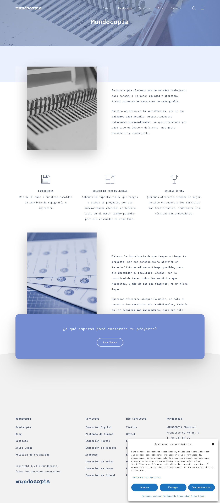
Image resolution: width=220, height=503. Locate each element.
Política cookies (151, 496)
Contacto (21, 440)
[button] (213, 444)
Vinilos (131, 427)
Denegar (173, 487)
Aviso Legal (197, 496)
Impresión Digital (98, 427)
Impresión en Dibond (100, 475)
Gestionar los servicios (147, 477)
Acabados (91, 454)
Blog (18, 433)
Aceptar (144, 487)
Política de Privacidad (176, 496)
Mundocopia (23, 427)
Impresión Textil (97, 440)
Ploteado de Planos (99, 433)
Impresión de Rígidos (100, 447)
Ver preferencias (201, 487)
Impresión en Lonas (99, 468)
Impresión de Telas (99, 461)
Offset (130, 433)
